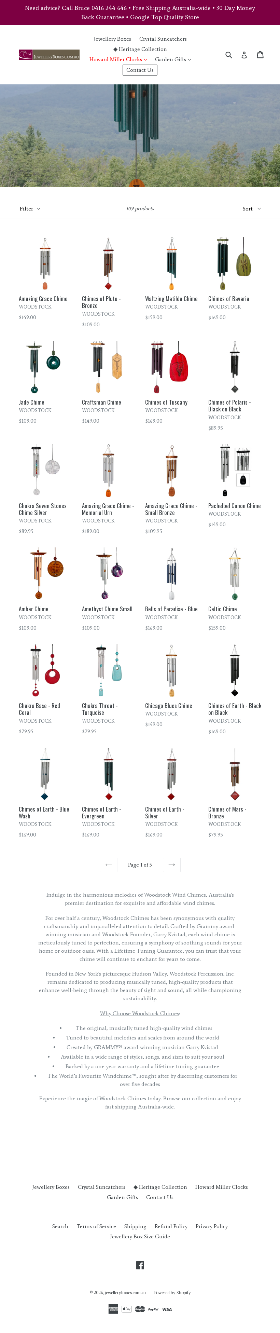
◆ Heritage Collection (140, 49)
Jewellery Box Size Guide (140, 1236)
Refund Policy (171, 1226)
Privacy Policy (212, 1226)
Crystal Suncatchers (163, 39)
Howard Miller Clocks (119, 59)
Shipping (135, 1226)
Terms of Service (96, 1226)
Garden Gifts (174, 59)
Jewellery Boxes (112, 39)
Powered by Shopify (172, 1292)
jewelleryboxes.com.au (125, 1292)
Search (60, 1226)
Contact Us (140, 70)
